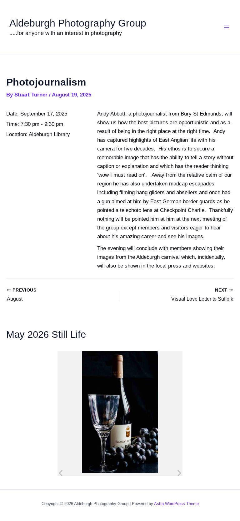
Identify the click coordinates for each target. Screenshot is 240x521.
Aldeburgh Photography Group (77, 23)
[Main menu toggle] (227, 27)
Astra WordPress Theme (176, 503)
